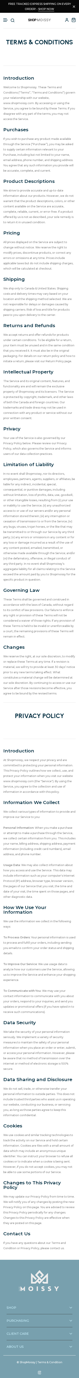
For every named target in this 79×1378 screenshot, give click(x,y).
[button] (5, 20)
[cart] (73, 20)
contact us (57, 1248)
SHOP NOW (46, 9)
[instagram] (39, 1372)
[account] (67, 20)
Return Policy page (58, 361)
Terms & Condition (49, 1362)
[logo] (39, 20)
